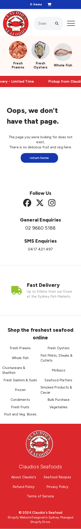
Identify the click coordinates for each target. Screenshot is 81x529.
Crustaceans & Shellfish (13, 370)
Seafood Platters (58, 380)
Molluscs (58, 370)
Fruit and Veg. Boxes (20, 414)
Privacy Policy (57, 487)
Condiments (20, 400)
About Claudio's (23, 477)
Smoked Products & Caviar (56, 390)
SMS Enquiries (40, 241)
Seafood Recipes (57, 477)
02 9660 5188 (40, 228)
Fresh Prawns (18, 65)
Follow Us (41, 193)
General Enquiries (40, 220)
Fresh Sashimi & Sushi (20, 380)
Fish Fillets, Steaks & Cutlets (56, 358)
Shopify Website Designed (26, 517)
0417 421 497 (40, 249)
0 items (36, 4)
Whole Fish (63, 65)
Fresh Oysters (40, 65)
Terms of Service (40, 496)
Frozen (20, 390)
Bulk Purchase (58, 400)
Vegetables (59, 407)
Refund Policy (24, 487)
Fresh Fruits (20, 407)
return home (39, 158)
